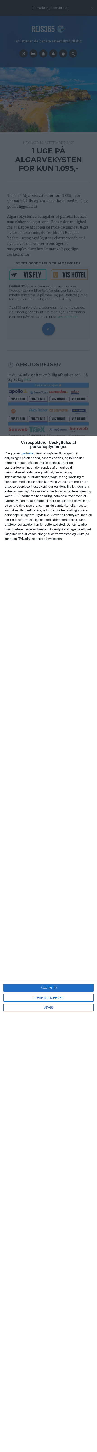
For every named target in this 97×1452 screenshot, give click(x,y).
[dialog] (48, 944)
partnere (27, 453)
